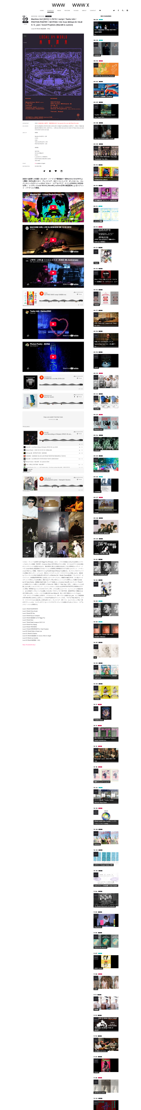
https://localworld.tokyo (29, 644)
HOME (42, 10)
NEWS (59, 10)
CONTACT (93, 10)
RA (35, 163)
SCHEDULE (50, 10)
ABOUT (84, 10)
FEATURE (67, 10)
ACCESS (76, 10)
